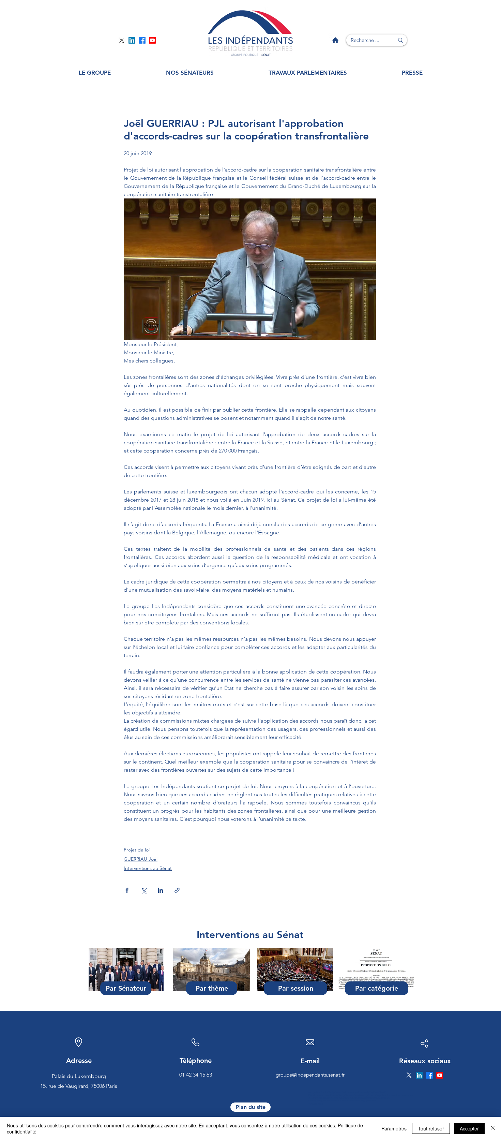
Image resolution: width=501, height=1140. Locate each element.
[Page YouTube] (152, 40)
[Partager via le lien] (177, 890)
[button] (94, 72)
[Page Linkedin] (131, 40)
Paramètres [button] (394, 1128)
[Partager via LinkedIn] (160, 890)
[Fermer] (493, 1128)
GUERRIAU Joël (140, 859)
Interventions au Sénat (148, 868)
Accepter (469, 1128)
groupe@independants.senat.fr (310, 1074)
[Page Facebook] (142, 40)
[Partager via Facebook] (127, 890)
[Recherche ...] (400, 40)
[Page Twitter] (121, 40)
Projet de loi (137, 850)
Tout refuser (431, 1128)
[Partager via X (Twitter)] (143, 890)
